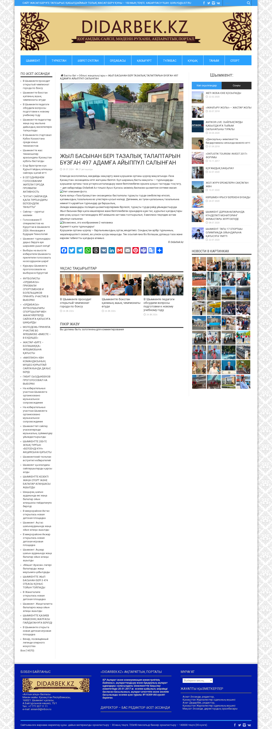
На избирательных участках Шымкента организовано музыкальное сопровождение (35, 395)
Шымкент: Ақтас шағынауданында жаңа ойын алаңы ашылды (37, 526)
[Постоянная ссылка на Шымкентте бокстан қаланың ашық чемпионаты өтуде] (122, 294)
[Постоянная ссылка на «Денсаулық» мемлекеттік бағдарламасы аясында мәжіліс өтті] (198, 148)
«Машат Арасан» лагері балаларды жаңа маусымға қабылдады (37, 568)
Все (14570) (27, 650)
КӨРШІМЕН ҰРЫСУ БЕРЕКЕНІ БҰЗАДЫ (228, 197)
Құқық (193, 60)
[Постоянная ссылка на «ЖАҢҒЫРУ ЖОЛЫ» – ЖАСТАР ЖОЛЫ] (198, 116)
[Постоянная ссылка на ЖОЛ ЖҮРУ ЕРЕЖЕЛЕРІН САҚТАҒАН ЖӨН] (198, 192)
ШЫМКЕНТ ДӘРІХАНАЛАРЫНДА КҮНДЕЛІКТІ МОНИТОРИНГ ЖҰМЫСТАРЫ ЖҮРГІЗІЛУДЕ (225, 215)
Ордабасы (118, 60)
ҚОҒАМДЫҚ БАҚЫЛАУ (220, 168)
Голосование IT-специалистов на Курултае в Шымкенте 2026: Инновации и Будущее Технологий (36, 227)
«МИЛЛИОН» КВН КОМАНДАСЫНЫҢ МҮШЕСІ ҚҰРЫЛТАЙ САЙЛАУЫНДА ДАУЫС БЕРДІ (37, 364)
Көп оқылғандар (207, 85)
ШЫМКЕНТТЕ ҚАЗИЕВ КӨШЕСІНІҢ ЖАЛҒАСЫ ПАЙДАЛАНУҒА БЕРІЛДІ (37, 619)
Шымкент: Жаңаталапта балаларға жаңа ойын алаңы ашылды (37, 607)
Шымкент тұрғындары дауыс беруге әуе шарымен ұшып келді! (36, 242)
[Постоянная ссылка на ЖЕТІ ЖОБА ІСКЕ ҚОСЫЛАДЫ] (198, 102)
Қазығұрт (144, 60)
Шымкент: (221, 75)
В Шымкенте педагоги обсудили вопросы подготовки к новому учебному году (159, 304)
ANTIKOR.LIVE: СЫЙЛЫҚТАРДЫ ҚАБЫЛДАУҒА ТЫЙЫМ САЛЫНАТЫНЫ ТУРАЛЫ (224, 126)
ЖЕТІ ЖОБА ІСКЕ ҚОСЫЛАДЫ (223, 93)
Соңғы (237, 85)
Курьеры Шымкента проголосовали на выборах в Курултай (35, 269)
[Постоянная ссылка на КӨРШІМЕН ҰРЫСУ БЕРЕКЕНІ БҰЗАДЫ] (198, 206)
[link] (114, 187)
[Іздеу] (248, 3)
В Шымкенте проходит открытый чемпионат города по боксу (75, 302)
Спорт (235, 60)
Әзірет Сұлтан (88, 60)
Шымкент (33, 60)
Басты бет (70, 75)
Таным (214, 60)
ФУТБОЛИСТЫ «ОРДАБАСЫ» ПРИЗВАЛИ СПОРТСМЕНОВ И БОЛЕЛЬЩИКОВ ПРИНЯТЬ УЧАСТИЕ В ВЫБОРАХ (35, 289)
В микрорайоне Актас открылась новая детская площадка (36, 514)
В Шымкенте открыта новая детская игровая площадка (37, 631)
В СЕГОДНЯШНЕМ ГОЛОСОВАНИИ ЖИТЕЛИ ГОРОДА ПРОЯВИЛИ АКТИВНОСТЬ (33, 184)
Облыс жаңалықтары (92, 75)
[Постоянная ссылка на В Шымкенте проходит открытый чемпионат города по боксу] (80, 294)
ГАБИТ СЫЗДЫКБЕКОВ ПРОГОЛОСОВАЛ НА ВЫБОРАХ (36, 380)
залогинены (89, 329)
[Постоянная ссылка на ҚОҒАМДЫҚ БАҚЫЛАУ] (198, 177)
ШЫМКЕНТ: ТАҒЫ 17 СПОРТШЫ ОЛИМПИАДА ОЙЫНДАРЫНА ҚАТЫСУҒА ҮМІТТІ (224, 232)
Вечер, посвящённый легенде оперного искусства (35, 642)
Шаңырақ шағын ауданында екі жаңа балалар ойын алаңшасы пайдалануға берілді (37, 499)
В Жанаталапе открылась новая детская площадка (34, 596)
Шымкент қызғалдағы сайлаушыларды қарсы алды (37, 468)
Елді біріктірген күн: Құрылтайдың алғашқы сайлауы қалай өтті (37, 169)
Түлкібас (169, 60)
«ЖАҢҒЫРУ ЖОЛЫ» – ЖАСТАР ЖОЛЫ (228, 107)
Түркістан (59, 60)
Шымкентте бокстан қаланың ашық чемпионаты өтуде (121, 302)
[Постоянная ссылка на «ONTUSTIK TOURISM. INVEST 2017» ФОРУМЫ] (198, 163)
